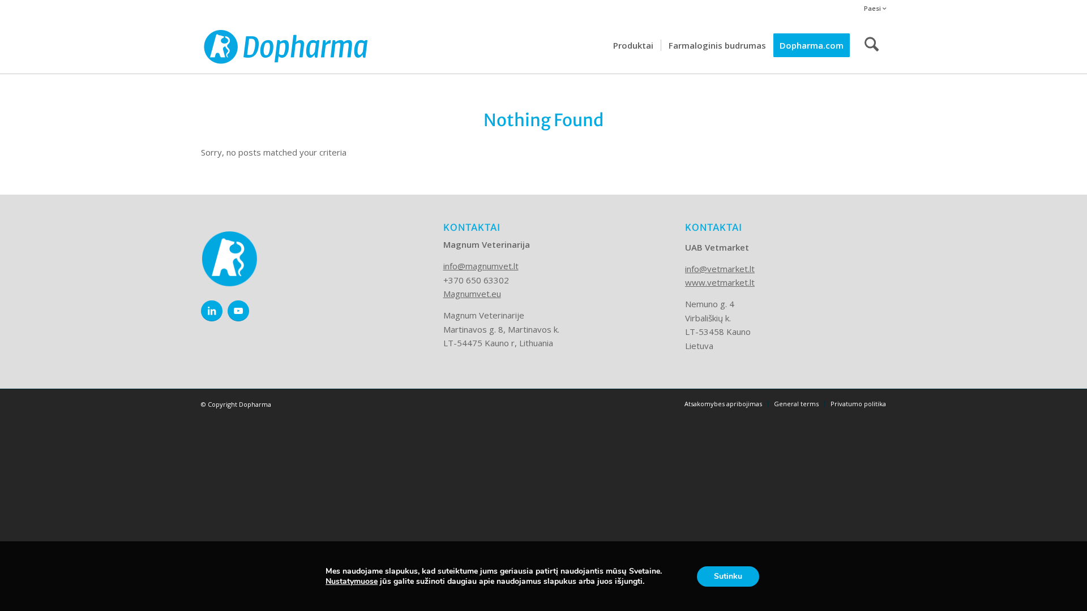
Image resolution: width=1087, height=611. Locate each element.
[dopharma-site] (286, 45)
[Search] (871, 45)
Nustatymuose (352, 581)
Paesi (873, 8)
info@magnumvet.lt (481, 266)
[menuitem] (872, 9)
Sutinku (728, 576)
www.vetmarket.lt (720, 282)
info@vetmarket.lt (720, 268)
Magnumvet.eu (472, 293)
